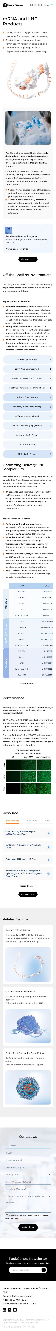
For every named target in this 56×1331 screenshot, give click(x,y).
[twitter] (9, 1310)
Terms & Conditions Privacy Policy (19, 1327)
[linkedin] (4, 1310)
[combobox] (28, 1174)
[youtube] (15, 1310)
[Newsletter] (43, 1270)
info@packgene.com (21, 1296)
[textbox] (28, 1174)
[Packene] (13, 5)
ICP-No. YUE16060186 (28, 1322)
